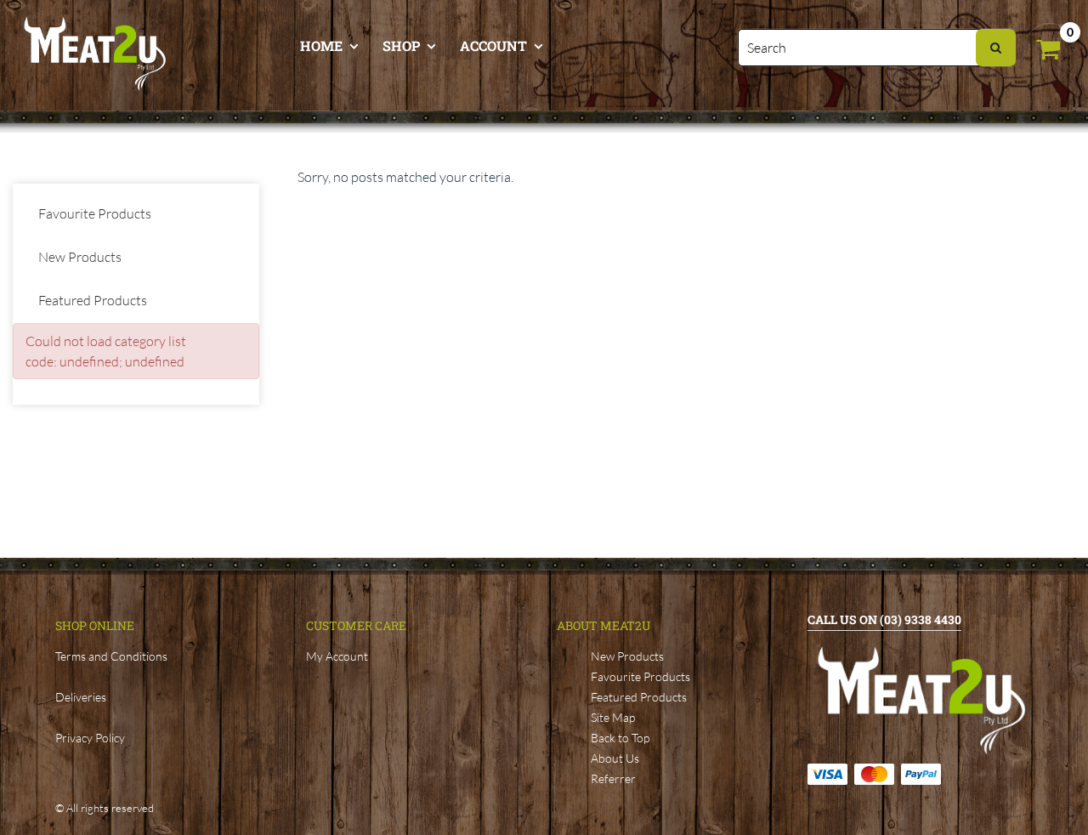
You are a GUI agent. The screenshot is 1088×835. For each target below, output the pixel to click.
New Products (80, 256)
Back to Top (620, 737)
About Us (615, 758)
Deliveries (80, 697)
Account (493, 45)
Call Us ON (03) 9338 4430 (884, 619)
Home (321, 45)
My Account (337, 656)
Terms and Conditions (111, 656)
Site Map (613, 717)
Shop (401, 45)
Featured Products (92, 300)
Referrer (613, 778)
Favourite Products (94, 213)
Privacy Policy (90, 737)
